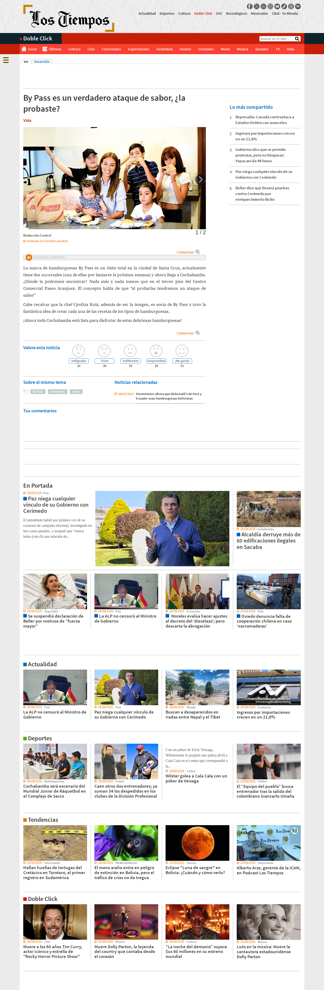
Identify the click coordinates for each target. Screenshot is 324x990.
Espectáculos (138, 49)
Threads (291, 6)
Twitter (256, 6)
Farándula (165, 49)
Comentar (185, 252)
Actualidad (147, 13)
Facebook (250, 6)
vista (23, 493)
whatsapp (263, 6)
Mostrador (259, 13)
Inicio (32, 49)
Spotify (298, 6)
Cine (91, 49)
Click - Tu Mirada (285, 13)
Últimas (55, 49)
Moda (225, 49)
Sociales (261, 49)
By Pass (38, 391)
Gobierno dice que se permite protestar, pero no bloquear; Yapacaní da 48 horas (261, 155)
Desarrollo (41, 61)
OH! (219, 13)
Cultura (184, 13)
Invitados (206, 49)
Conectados (111, 49)
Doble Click (203, 13)
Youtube (277, 6)
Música (242, 49)
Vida (290, 49)
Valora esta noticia (41, 347)
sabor (76, 391)
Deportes (167, 13)
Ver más (25, 672)
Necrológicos (236, 13)
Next (200, 179)
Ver (27, 61)
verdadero (57, 391)
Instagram (270, 6)
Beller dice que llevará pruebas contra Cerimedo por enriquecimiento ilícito (262, 193)
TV (278, 49)
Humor (185, 49)
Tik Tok (284, 6)
